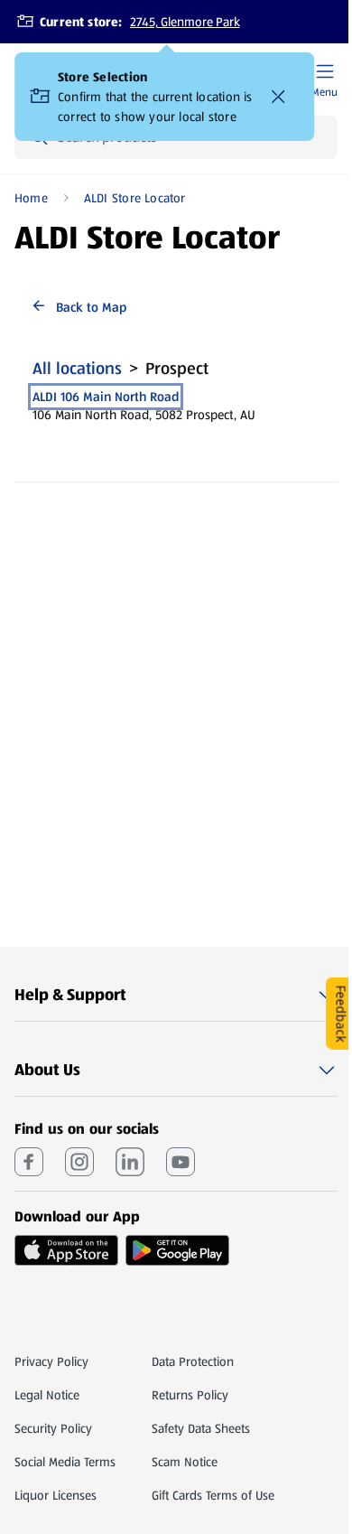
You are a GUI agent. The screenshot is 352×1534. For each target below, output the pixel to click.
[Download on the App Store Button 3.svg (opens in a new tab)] (66, 1250)
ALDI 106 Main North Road (105, 397)
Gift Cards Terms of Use (213, 1495)
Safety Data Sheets (201, 1428)
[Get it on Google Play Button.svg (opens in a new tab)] (177, 1250)
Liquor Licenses (55, 1495)
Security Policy (53, 1428)
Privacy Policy (51, 1361)
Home (31, 198)
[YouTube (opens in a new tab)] (180, 1161)
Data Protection (193, 1361)
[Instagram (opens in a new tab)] (79, 1161)
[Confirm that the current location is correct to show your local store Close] (278, 96)
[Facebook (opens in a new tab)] (28, 1161)
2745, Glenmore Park (185, 22)
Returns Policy (190, 1395)
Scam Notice (185, 1462)
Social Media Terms (65, 1462)
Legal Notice (46, 1395)
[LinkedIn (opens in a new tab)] (130, 1161)
